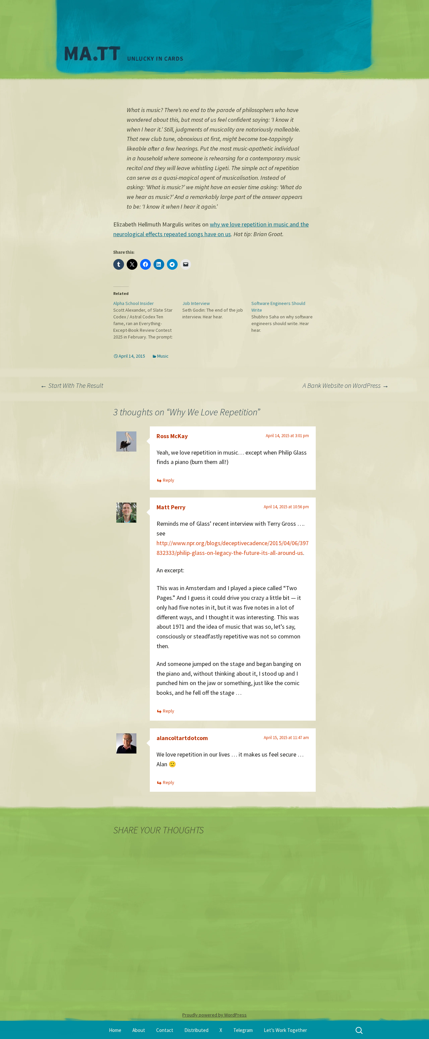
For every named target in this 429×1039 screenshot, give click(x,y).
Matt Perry (171, 507)
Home (115, 1030)
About (138, 1030)
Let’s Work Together (285, 1030)
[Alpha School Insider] (147, 320)
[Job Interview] (216, 310)
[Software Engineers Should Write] (285, 316)
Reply (168, 480)
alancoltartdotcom (182, 738)
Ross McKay (172, 436)
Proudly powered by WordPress (214, 1015)
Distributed (196, 1030)
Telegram (243, 1030)
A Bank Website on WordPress (346, 385)
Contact (164, 1030)
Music (163, 356)
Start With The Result (72, 385)
